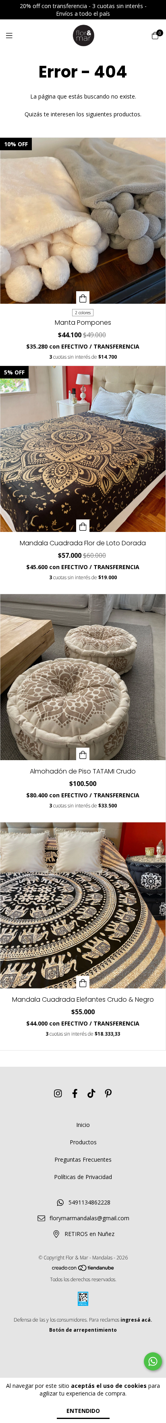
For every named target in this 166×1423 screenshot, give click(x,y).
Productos (83, 1142)
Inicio (83, 1125)
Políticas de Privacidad (83, 1177)
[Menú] (14, 35)
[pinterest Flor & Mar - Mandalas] (108, 1093)
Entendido (83, 1411)
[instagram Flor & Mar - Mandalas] (58, 1093)
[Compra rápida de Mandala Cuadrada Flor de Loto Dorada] (83, 525)
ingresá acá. (136, 1319)
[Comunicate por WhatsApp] (153, 1361)
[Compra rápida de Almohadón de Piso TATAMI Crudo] (83, 754)
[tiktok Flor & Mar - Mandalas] (91, 1093)
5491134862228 (89, 1202)
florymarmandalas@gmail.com (89, 1218)
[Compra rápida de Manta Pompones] (83, 297)
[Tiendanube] (83, 1269)
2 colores (83, 312)
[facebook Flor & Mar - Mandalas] (75, 1093)
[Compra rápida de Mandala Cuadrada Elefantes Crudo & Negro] (83, 982)
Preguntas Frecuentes (83, 1159)
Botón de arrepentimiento (83, 1329)
